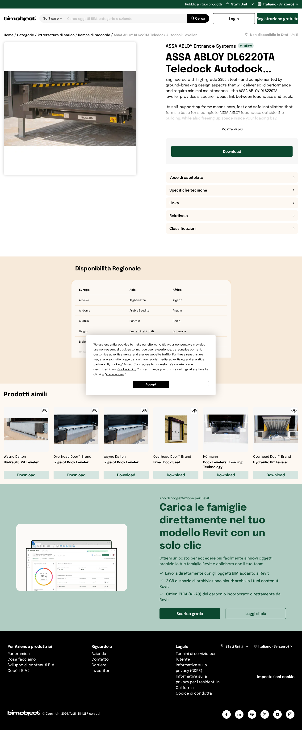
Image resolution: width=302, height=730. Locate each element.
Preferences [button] (115, 374)
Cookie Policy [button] (126, 369)
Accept (151, 384)
